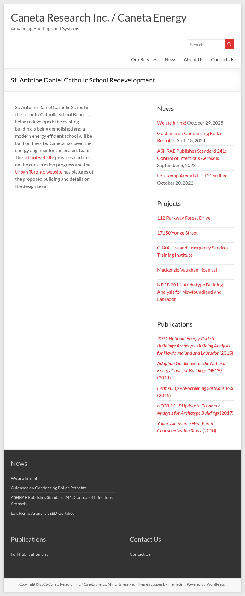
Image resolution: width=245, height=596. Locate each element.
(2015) (195, 345)
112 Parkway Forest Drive (183, 217)
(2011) (192, 370)
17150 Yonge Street (177, 232)
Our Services (144, 59)
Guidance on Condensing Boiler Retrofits (48, 487)
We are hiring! (171, 122)
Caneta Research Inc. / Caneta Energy (98, 17)
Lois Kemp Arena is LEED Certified (192, 175)
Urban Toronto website (38, 171)
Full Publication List (29, 554)
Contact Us (222, 59)
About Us (193, 59)
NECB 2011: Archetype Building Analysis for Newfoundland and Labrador (190, 292)
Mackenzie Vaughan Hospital (187, 269)
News (170, 59)
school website (39, 157)
